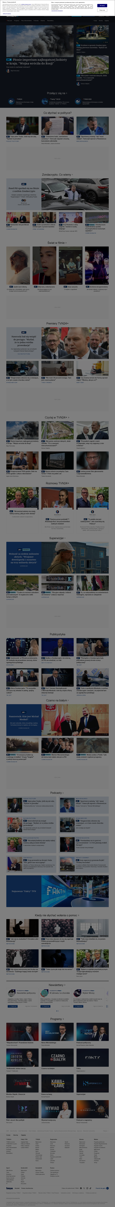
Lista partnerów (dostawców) (57, 10)
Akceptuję (102, 5)
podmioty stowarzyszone (26, 4)
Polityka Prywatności (7, 13)
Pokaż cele (102, 10)
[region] (57, 8)
